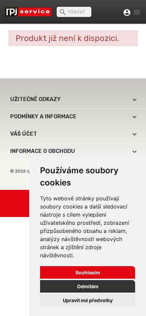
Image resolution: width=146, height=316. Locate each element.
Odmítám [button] (87, 286)
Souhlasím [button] (87, 272)
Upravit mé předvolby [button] (88, 300)
